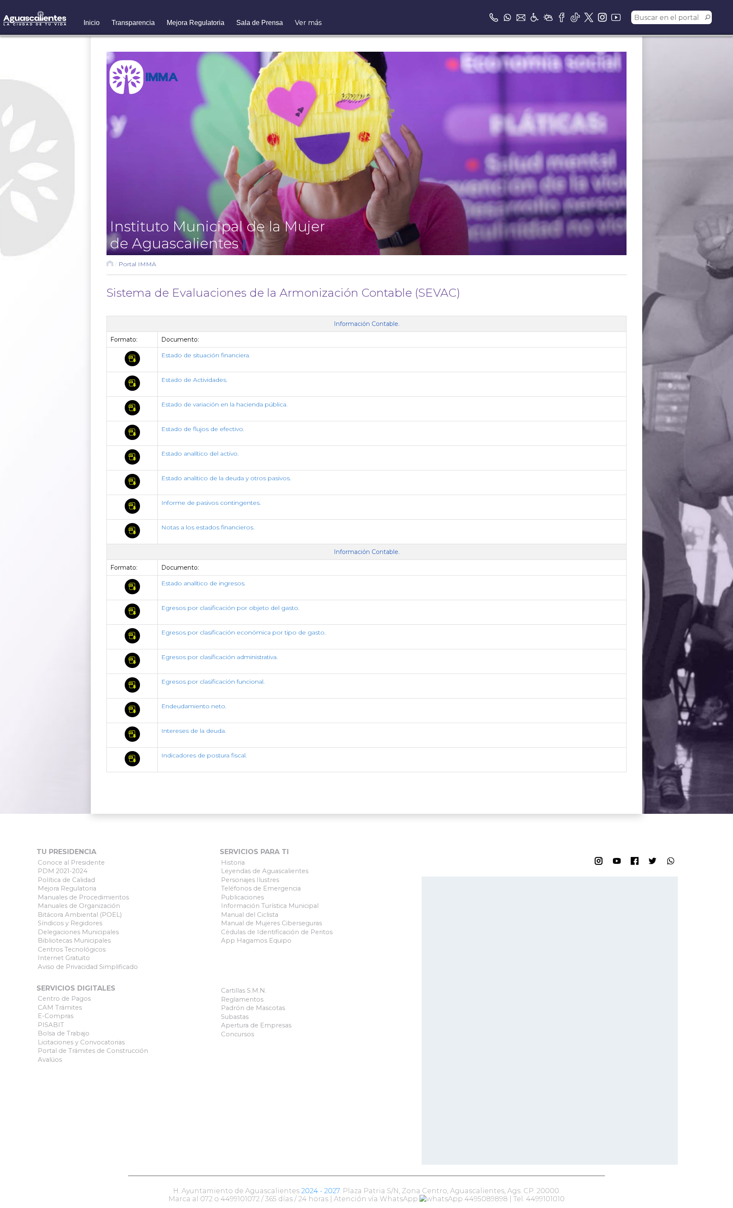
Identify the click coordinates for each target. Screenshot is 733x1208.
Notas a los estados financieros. (208, 527)
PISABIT (51, 1025)
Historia (233, 862)
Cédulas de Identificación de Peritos (277, 932)
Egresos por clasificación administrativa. (219, 657)
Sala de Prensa (259, 22)
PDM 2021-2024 (62, 871)
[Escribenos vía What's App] (507, 17)
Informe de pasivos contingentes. (211, 503)
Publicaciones (242, 897)
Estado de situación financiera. (205, 355)
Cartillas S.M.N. (243, 990)
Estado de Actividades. (194, 380)
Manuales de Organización (79, 906)
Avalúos (50, 1059)
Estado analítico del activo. (200, 453)
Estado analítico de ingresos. (203, 583)
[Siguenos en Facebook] (561, 17)
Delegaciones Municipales (78, 932)
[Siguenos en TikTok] (575, 17)
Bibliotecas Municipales (74, 940)
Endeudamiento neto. (194, 706)
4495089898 (485, 1199)
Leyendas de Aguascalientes (264, 871)
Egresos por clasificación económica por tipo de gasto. (243, 632)
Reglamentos (242, 999)
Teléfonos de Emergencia (261, 888)
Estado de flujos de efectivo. (202, 429)
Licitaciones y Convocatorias (81, 1042)
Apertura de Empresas (256, 1025)
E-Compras (55, 1016)
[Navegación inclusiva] (534, 17)
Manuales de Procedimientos (83, 897)
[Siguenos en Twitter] (588, 17)
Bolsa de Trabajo (64, 1033)
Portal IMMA (137, 264)
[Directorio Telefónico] (493, 17)
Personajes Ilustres (250, 880)
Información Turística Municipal (270, 906)
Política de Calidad (66, 880)
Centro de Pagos (64, 998)
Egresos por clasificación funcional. (213, 681)
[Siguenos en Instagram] (602, 17)
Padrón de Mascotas (253, 1008)
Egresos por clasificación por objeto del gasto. (230, 608)
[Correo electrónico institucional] (521, 17)
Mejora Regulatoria (195, 22)
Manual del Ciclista (249, 915)
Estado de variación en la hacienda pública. (224, 404)
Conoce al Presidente (71, 862)
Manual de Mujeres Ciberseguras (271, 923)
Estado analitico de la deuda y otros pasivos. (226, 478)
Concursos (237, 1034)
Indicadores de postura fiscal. (204, 755)
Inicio (92, 22)
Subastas (235, 1017)
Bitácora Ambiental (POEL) (80, 915)
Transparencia (133, 22)
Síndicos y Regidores (70, 923)
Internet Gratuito (64, 958)
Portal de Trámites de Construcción (93, 1051)
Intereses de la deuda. (193, 731)
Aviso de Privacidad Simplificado (88, 967)
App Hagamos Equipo (256, 940)
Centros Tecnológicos (72, 949)
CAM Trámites (60, 1007)
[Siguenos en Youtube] (616, 17)
